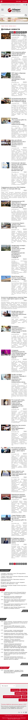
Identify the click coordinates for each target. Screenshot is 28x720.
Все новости (5, 685)
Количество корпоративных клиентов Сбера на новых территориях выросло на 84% (14, 298)
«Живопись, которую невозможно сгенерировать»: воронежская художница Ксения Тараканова (14, 641)
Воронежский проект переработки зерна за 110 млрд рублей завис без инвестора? (15, 604)
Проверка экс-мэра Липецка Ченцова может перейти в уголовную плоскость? (14, 608)
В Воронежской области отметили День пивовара (18, 34)
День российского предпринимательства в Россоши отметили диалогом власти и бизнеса (18, 143)
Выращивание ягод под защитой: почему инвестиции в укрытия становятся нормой (14, 650)
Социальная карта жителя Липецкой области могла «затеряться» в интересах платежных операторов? (15, 593)
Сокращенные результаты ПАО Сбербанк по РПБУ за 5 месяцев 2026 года (13, 188)
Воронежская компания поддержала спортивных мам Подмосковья (18, 496)
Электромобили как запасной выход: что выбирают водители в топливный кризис (14, 637)
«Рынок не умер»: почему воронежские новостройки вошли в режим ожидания (13, 631)
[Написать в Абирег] (26, 5)
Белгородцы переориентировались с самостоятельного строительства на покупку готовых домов (19, 329)
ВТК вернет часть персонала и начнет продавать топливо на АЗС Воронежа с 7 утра (13, 583)
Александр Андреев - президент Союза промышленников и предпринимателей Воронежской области (13, 671)
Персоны (9, 718)
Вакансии (15, 717)
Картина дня (15, 690)
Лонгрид (3, 619)
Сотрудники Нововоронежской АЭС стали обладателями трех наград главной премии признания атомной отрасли (19, 354)
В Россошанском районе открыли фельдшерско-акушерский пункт (18, 54)
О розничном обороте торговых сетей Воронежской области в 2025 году (18, 225)
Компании (14, 718)
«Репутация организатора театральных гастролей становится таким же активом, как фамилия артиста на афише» (15, 658)
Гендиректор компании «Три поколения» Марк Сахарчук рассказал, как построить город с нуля (15, 634)
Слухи (2, 589)
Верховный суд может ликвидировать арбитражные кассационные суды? (13, 597)
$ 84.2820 (18, 1)
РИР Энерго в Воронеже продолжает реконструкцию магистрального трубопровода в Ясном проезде (18, 76)
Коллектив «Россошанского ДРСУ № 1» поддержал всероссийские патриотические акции (18, 121)
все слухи (25, 610)
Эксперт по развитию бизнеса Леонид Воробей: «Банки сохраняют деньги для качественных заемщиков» (15, 653)
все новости (24, 664)
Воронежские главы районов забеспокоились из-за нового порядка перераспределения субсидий (15, 601)
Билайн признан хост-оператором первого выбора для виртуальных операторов (18, 313)
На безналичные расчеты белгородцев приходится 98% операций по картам (18, 100)
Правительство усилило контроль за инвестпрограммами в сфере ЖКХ (18, 428)
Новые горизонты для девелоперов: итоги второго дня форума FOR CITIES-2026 (18, 473)
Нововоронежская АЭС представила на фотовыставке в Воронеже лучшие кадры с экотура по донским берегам (19, 204)
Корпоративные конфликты (12, 696)
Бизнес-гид (23, 700)
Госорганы (18, 718)
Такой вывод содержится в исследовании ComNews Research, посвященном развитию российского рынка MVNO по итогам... (19, 321)
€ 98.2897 (24, 1)
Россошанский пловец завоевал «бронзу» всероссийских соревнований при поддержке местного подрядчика (17, 403)
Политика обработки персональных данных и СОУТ (14, 704)
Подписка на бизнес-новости (7, 717)
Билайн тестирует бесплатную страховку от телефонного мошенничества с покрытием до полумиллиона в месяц (18, 378)
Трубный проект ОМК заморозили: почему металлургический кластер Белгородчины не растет (15, 627)
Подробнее (24, 675)
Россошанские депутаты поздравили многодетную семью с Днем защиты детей (18, 450)
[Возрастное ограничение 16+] (1, 1)
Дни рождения (4, 667)
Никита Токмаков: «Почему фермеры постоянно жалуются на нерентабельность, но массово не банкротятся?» (16, 623)
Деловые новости (21, 693)
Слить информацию (22, 717)
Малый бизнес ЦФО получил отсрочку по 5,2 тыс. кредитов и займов (18, 278)
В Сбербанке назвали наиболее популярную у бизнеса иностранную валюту (18, 541)
